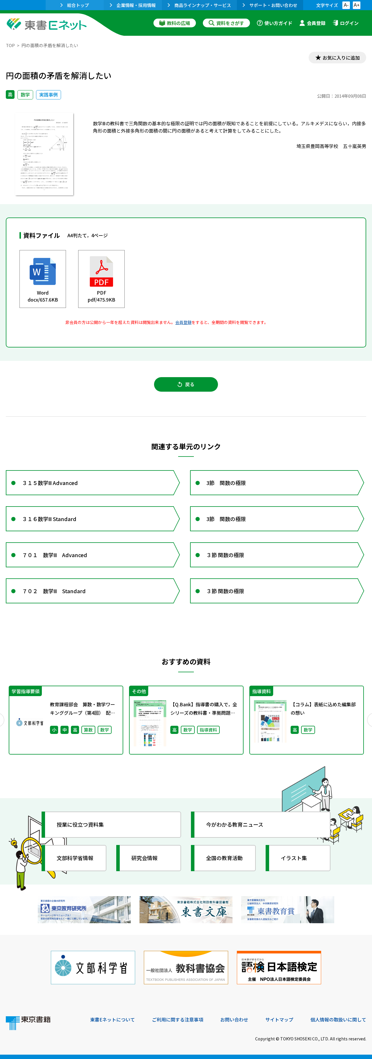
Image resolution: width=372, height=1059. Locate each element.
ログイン (349, 22)
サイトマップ (279, 1019)
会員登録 (316, 22)
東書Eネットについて (112, 1019)
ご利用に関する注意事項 (177, 1019)
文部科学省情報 (75, 858)
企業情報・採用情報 (136, 5)
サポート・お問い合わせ (273, 5)
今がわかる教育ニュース (234, 824)
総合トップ (78, 5)
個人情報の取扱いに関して (338, 1019)
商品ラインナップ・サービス (202, 5)
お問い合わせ (234, 1019)
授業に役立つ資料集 (80, 824)
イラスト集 (294, 858)
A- (346, 5)
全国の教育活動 (224, 858)
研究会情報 (144, 858)
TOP (10, 45)
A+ (357, 5)
